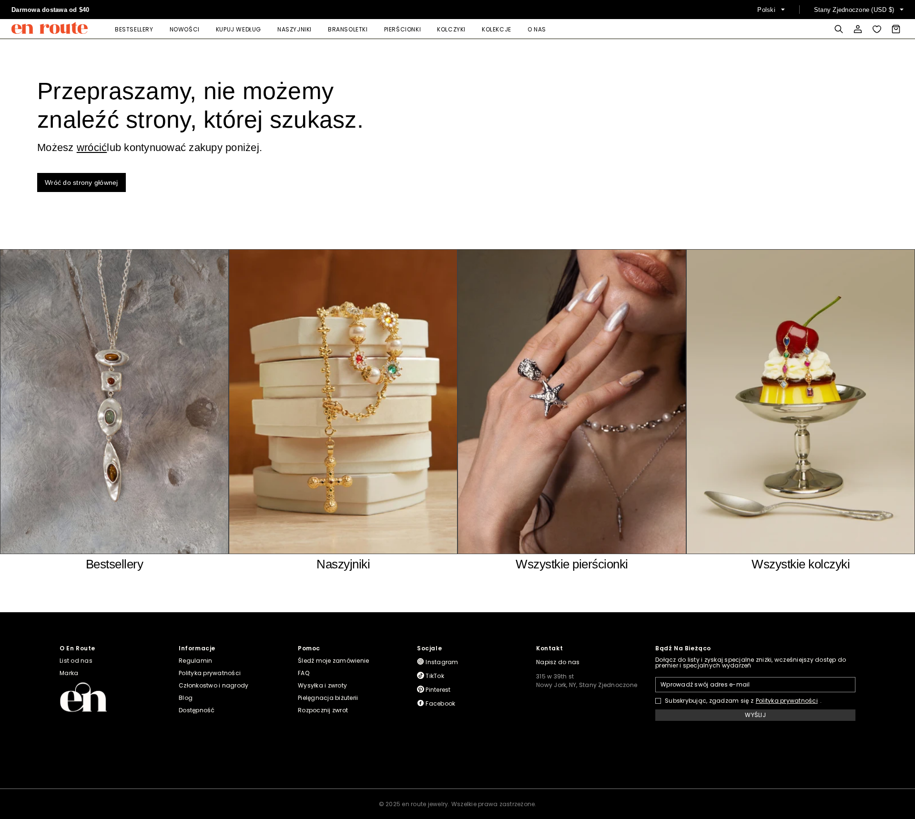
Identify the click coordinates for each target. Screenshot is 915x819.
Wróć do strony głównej (81, 182)
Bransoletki (348, 29)
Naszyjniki (294, 29)
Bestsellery (134, 29)
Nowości (185, 29)
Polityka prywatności (787, 701)
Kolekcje (496, 29)
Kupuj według (238, 29)
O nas (537, 29)
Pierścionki (402, 29)
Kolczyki (451, 29)
